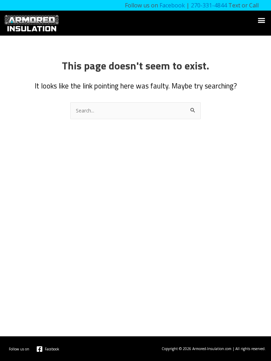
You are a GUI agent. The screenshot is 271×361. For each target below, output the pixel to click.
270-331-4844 (209, 5)
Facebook (172, 5)
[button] (261, 20)
